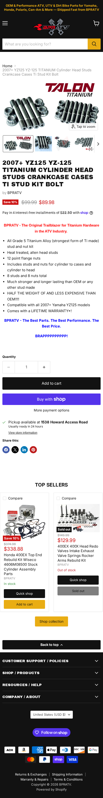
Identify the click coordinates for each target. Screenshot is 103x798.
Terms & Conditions (68, 779)
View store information (22, 432)
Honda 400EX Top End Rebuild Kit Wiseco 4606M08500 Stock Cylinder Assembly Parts (23, 564)
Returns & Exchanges (31, 774)
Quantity (9, 357)
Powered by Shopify (51, 789)
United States (49, 714)
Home (7, 66)
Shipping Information (67, 774)
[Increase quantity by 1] (44, 367)
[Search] (94, 44)
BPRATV (14, 192)
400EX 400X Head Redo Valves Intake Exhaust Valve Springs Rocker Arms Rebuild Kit (77, 553)
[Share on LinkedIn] (24, 449)
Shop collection (51, 621)
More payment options (51, 410)
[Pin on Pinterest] (33, 449)
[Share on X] (15, 449)
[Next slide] (98, 144)
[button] (18, 144)
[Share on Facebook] (6, 449)
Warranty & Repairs (34, 779)
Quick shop (24, 593)
